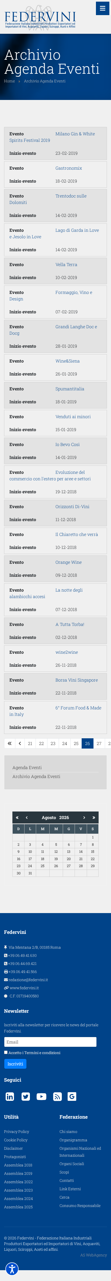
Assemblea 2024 (18, 1198)
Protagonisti (15, 1156)
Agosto (50, 817)
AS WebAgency (93, 1254)
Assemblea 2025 (18, 1206)
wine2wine (67, 652)
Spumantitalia (70, 388)
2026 (64, 817)
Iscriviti (15, 1064)
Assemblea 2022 (18, 1181)
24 (64, 743)
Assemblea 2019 (18, 1173)
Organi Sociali (72, 1163)
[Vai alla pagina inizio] (9, 743)
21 (30, 743)
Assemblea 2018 (18, 1165)
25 (76, 743)
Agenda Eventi (27, 767)
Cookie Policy (15, 1139)
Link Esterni (70, 1188)
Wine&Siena (68, 361)
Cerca (65, 1197)
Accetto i (34, 1052)
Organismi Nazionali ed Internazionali (80, 1152)
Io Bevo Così (68, 444)
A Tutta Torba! (70, 624)
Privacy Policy (16, 1131)
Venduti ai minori (73, 416)
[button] (12, 1269)
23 (53, 743)
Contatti (67, 1180)
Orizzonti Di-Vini (72, 506)
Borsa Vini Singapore (77, 680)
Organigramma (73, 1139)
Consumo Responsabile (80, 1205)
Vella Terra (66, 264)
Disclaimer (13, 1148)
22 (41, 743)
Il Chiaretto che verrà (77, 534)
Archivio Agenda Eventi (36, 776)
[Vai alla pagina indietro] (20, 743)
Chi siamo (68, 1131)
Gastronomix (69, 168)
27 (99, 743)
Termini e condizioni (42, 1052)
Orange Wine (69, 562)
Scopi (64, 1172)
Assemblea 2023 (18, 1190)
